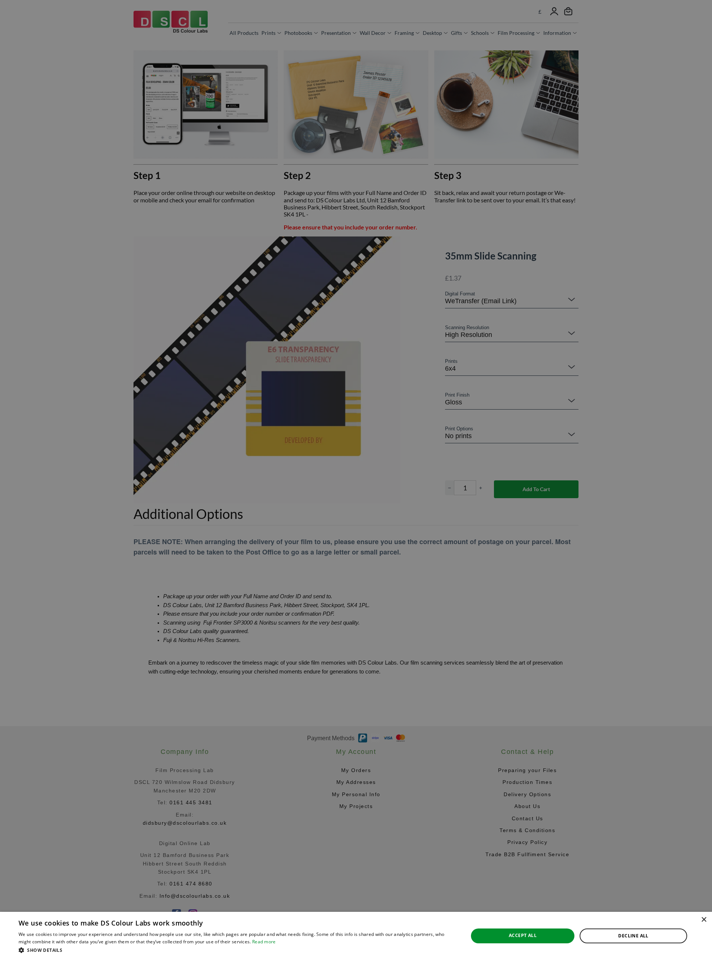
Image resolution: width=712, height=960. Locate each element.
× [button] (703, 920)
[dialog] (356, 936)
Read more (264, 942)
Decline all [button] (633, 936)
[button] (237, 950)
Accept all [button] (523, 935)
